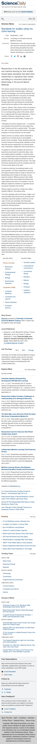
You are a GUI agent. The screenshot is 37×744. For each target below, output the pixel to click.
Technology (7, 573)
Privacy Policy (7, 720)
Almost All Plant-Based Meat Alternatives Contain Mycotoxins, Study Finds (18, 503)
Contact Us (8, 712)
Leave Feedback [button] (10, 709)
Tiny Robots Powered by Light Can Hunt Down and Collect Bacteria (18, 641)
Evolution (27, 287)
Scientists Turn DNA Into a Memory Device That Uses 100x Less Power (19, 646)
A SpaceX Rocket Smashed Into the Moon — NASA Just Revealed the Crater (18, 616)
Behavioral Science (8, 268)
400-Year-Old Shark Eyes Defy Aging (15, 536)
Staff (15, 718)
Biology (7, 278)
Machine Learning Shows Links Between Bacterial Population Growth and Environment (17, 468)
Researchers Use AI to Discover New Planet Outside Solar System (17, 433)
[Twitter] (15, 56)
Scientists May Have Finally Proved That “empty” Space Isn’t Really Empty (19, 624)
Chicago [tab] (31, 350)
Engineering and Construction (13, 579)
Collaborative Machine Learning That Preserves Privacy (18, 450)
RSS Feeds (8, 675)
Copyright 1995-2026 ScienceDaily (15, 723)
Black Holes (7, 561)
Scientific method (29, 262)
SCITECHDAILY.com (14, 486)
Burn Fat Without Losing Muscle (13, 527)
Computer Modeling (8, 292)
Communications (8, 586)
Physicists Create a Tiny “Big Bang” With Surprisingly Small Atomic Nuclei (16, 606)
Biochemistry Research (9, 282)
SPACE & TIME (5, 558)
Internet (5, 592)
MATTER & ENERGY (6, 570)
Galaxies (6, 567)
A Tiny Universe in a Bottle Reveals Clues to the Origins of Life (19, 633)
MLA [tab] (17, 350)
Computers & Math (9, 287)
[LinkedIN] (21, 56)
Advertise (31, 718)
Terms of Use (30, 720)
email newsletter (27, 12)
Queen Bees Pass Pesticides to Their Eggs (17, 549)
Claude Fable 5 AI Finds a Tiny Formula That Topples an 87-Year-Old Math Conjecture (18, 651)
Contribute (22, 718)
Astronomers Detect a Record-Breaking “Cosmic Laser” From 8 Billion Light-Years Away (17, 497)
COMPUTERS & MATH (7, 583)
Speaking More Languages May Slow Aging (17, 539)
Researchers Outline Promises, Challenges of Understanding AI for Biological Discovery (17, 397)
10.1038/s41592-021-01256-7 (14, 343)
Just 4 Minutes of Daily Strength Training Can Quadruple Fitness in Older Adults (16, 508)
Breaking (4, 516)
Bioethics (27, 277)
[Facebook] (11, 56)
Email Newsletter (10, 671)
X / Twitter (7, 692)
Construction (7, 576)
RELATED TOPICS (8, 258)
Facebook (7, 689)
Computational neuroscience (28, 267)
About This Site (7, 718)
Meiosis (26, 280)
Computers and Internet (10, 298)
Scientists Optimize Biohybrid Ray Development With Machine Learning (14, 379)
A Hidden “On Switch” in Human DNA (15, 524)
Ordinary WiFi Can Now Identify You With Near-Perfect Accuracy (19, 628)
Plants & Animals (8, 263)
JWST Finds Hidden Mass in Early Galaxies (17, 542)
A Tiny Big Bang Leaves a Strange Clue (16, 521)
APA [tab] (23, 350)
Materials (4, 318)
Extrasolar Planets (9, 564)
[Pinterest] (18, 56)
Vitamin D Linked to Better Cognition (15, 530)
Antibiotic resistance (27, 291)
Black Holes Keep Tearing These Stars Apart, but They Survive (18, 611)
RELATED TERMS (26, 258)
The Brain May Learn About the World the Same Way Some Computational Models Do (18, 415)
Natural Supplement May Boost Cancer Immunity (19, 546)
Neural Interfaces (11, 302)
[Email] (24, 56)
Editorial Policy (19, 720)
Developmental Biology (10, 273)
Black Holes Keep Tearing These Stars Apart (18, 533)
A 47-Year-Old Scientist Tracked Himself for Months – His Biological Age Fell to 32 (15, 492)
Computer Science (8, 306)
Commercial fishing (28, 272)
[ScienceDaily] (13, 3)
